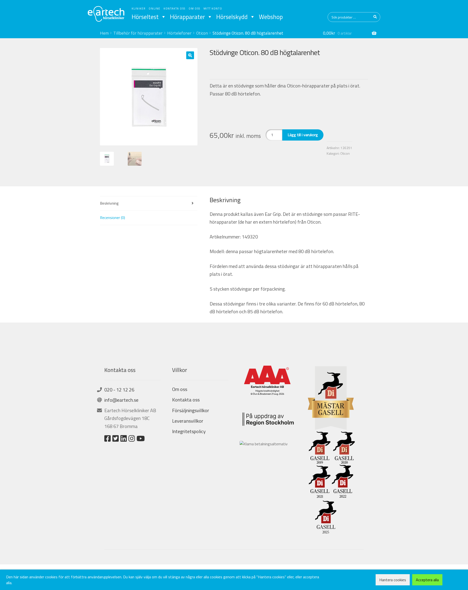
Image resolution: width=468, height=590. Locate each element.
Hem (104, 33)
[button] (190, 55)
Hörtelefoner (179, 33)
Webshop (271, 16)
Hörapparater (187, 16)
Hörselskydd (232, 16)
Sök (375, 17)
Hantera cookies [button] (392, 580)
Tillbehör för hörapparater (138, 33)
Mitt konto (213, 8)
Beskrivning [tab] (109, 203)
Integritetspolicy (189, 431)
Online (154, 8)
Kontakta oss (174, 8)
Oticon (202, 33)
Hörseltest (145, 16)
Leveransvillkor (187, 421)
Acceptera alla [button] (427, 580)
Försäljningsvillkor (190, 410)
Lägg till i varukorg (303, 135)
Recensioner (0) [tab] (112, 217)
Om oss (194, 8)
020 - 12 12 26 (119, 389)
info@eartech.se (121, 400)
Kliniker (139, 8)
